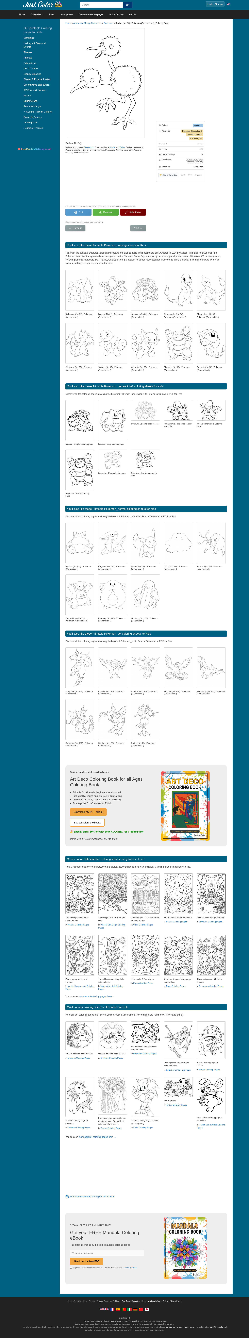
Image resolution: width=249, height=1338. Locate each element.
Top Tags (126, 1301)
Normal (112, 147)
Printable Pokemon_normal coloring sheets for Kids (124, 508)
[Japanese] (147, 1309)
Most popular (67, 14)
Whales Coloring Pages (78, 925)
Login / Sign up (215, 4)
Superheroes (30, 101)
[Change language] (228, 4)
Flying (122, 147)
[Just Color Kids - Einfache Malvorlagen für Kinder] (135, 1309)
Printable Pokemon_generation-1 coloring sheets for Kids (128, 386)
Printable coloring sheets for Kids (92, 1196)
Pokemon (108, 23)
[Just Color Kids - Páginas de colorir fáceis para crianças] (124, 1309)
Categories (36, 14)
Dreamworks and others (36, 84)
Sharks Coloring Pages (176, 922)
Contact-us (135, 1301)
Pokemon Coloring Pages (144, 1053)
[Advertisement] (105, 179)
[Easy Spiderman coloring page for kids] (178, 1058)
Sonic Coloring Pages (143, 1127)
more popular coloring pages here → (97, 1137)
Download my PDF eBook (88, 811)
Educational (30, 63)
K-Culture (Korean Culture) (38, 111)
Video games (31, 122)
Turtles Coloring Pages (209, 1069)
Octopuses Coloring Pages (211, 986)
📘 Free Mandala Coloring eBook (34, 149)
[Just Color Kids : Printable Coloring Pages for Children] (43, 4)
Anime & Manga (32, 106)
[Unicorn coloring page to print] (79, 1049)
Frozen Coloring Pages (110, 1128)
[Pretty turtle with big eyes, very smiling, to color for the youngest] (178, 1096)
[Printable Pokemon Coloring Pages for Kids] (67, 1196)
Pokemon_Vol (196, 138)
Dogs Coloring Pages (175, 986)
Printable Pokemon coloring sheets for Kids (119, 245)
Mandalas (29, 37)
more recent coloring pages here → (97, 996)
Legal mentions (148, 1301)
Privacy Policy (130, 1267)
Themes (28, 52)
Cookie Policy (162, 1301)
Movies (27, 95)
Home (22, 14)
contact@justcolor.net (217, 1327)
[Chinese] (141, 1309)
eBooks (132, 14)
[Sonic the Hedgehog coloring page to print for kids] (145, 1116)
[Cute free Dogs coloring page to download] (178, 974)
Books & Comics (33, 117)
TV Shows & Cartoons (35, 90)
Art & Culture (31, 68)
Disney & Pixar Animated (37, 79)
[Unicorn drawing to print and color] (79, 1116)
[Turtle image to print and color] (211, 1058)
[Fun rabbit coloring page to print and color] (211, 1113)
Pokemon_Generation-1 (192, 131)
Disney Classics (32, 74)
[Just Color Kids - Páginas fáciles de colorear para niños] (118, 1309)
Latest (52, 14)
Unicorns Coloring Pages (79, 1058)
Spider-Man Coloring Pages (178, 1070)
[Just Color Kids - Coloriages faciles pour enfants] (112, 1309)
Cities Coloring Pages (143, 925)
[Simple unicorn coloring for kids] (112, 1049)
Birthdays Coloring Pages (210, 922)
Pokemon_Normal (194, 135)
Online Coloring (116, 14)
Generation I (89, 147)
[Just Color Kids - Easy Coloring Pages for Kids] (104, 1309)
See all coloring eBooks (87, 822)
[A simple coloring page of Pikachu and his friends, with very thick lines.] (145, 1042)
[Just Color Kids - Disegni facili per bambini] (129, 1309)
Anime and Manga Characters (87, 23)
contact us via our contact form (180, 1327)
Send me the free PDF (86, 1261)
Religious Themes (33, 128)
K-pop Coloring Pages (143, 983)
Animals (28, 57)
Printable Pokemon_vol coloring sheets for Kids (122, 633)
